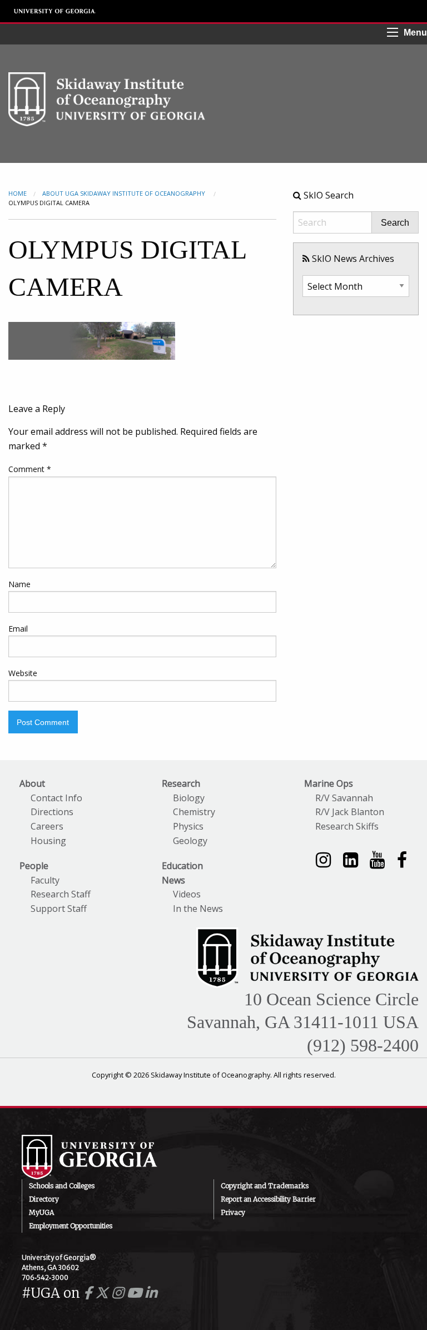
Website (22, 673)
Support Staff (59, 908)
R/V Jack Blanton (349, 812)
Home (17, 193)
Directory (44, 1199)
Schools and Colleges (62, 1186)
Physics (188, 826)
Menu (415, 32)
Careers (47, 826)
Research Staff (61, 894)
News (173, 880)
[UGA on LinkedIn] (151, 1293)
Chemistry (194, 812)
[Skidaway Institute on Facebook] (402, 859)
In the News (198, 908)
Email (18, 628)
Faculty (45, 880)
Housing (48, 841)
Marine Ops (328, 783)
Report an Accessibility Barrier (268, 1199)
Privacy (233, 1212)
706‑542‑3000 (45, 1277)
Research (181, 783)
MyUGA (41, 1212)
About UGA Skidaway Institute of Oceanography (124, 193)
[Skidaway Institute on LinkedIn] (350, 859)
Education (182, 866)
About (32, 783)
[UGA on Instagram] (119, 1293)
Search (395, 223)
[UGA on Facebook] (89, 1293)
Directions (52, 812)
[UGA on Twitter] (103, 1293)
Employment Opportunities (70, 1226)
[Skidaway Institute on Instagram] (323, 859)
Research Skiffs (347, 826)
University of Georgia (55, 11)
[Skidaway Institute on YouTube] (377, 859)
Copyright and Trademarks (265, 1186)
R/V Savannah (344, 798)
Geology (190, 841)
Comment (29, 469)
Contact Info (56, 798)
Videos (187, 894)
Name (19, 584)
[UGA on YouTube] (136, 1293)
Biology (189, 798)
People (33, 866)
